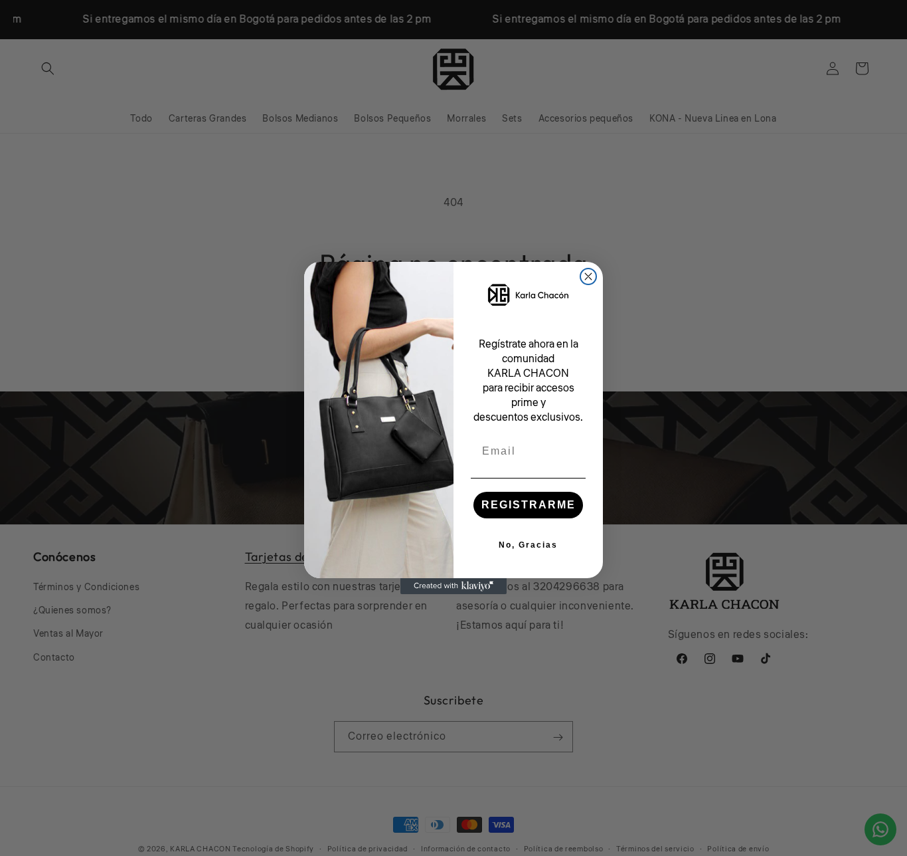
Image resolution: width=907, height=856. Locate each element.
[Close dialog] (588, 276)
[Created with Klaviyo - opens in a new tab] (453, 586)
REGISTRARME (528, 504)
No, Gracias (528, 545)
